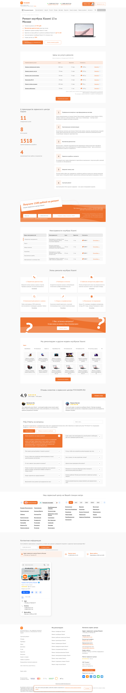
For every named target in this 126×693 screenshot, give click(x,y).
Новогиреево (68, 514)
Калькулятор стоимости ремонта (28, 662)
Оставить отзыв (99, 395)
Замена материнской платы (32, 67)
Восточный (96, 507)
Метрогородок (97, 512)
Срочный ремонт (39, 10)
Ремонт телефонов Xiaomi (58, 631)
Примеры (22, 641)
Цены (46, 10)
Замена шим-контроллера (32, 75)
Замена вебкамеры (30, 88)
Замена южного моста (31, 71)
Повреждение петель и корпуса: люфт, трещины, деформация (56, 259)
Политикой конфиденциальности (51, 549)
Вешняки (81, 507)
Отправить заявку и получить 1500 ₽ (66, 215)
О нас (50, 10)
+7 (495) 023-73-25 (53, 3)
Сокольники (68, 519)
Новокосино (82, 514)
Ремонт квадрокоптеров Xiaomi (60, 646)
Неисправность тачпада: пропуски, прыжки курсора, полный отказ (55, 253)
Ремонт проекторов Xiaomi (59, 640)
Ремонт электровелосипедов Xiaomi (61, 655)
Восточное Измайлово (71, 509)
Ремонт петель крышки (31, 84)
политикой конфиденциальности (41, 218)
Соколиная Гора (97, 517)
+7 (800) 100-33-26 (66, 3)
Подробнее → (96, 240)
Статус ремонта (101, 10)
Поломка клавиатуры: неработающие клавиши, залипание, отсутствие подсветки (56, 247)
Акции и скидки (73, 10)
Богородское (68, 507)
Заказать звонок (63, 328)
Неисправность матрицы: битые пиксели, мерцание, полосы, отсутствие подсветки (56, 240)
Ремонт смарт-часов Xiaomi (59, 664)
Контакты (90, 10)
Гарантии (66, 10)
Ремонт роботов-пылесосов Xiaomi (61, 637)
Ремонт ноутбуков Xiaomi (58, 634)
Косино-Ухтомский (84, 512)
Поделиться (83, 676)
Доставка (61, 10)
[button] (21, 502)
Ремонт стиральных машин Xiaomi (60, 661)
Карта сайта (23, 671)
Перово (95, 514)
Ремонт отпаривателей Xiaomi (59, 649)
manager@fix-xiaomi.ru (88, 648)
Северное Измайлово (84, 517)
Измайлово (68, 512)
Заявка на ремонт (82, 10)
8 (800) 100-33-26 (87, 640)
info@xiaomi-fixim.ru (87, 644)
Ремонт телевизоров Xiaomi (59, 643)
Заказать (96, 67)
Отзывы (55, 10)
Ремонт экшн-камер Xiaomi (59, 658)
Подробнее (34, 288)
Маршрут (26, 592)
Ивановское (96, 509)
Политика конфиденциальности (63, 683)
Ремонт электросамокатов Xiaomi (60, 652)
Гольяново (82, 509)
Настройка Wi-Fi (29, 80)
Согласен (87, 688)
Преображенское (69, 517)
